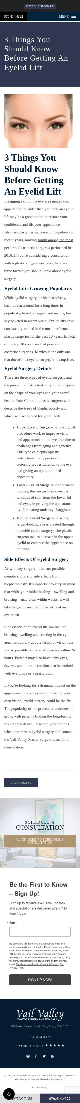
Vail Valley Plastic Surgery (31, 739)
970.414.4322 (13, 16)
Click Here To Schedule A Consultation (40, 841)
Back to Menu (21, 782)
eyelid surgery (43, 732)
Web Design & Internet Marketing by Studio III (40, 1079)
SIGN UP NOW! (40, 979)
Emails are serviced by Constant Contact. (37, 964)
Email (13, 922)
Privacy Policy (40, 1087)
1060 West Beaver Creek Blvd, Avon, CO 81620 (40, 1026)
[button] (9, 1094)
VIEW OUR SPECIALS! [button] (40, 6)
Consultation (40, 825)
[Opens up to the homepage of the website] (40, 1014)
